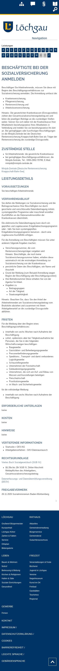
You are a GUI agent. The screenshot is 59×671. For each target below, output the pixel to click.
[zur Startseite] (25, 32)
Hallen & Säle (8, 578)
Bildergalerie (7, 548)
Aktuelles (34, 524)
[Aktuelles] (52, 6)
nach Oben (51, 661)
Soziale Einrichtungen (11, 582)
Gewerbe (7, 606)
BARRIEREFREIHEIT (13, 647)
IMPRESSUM (8, 627)
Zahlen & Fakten (9, 536)
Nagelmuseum (36, 578)
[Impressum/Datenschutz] (41, 6)
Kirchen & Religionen (11, 574)
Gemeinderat (35, 536)
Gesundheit (7, 587)
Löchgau (7, 517)
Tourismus (34, 595)
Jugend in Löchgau (38, 570)
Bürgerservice (36, 532)
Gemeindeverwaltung (39, 528)
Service (5, 540)
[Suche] (52, 11)
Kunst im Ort (35, 582)
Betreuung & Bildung (11, 570)
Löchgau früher (8, 532)
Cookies (7, 640)
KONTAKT (7, 620)
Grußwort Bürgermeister (12, 524)
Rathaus (35, 517)
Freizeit (35, 555)
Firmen (5, 613)
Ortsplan (5, 544)
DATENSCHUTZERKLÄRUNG (17, 634)
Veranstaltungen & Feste (40, 562)
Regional (34, 599)
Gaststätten (34, 591)
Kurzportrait (7, 528)
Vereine (33, 574)
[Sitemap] (19, 6)
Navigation (39, 38)
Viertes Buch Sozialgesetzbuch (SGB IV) (21, 462)
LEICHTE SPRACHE (12, 654)
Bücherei (34, 566)
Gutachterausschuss (39, 540)
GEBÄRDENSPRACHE (13, 661)
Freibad (33, 587)
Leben (5, 555)
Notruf (4, 566)
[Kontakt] (30, 6)
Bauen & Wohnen (9, 562)
